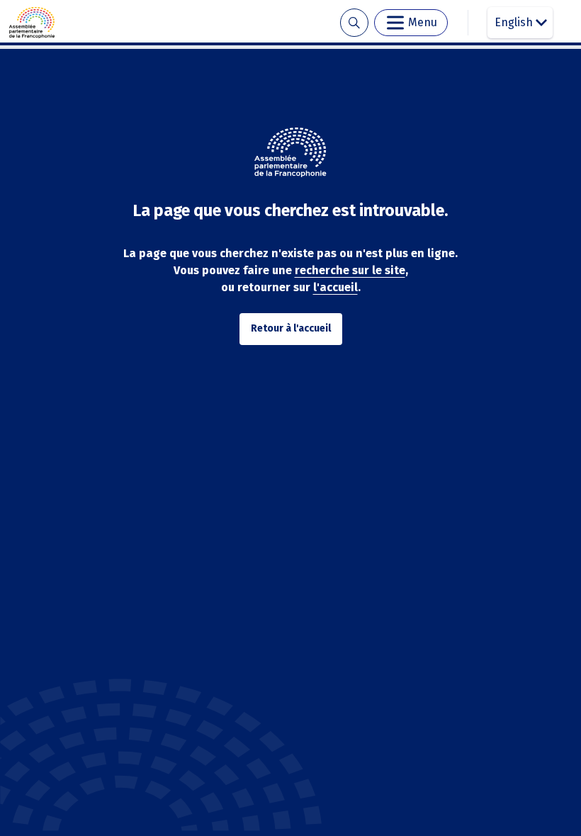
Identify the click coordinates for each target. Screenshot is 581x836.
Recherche (353, 23)
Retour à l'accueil (291, 328)
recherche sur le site (350, 270)
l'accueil (335, 287)
